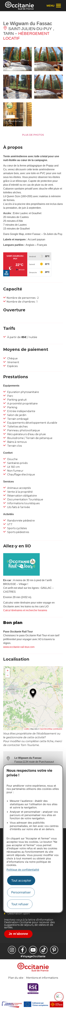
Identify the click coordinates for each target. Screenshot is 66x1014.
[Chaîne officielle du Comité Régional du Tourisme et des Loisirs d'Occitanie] (33, 950)
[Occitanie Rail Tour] (21, 574)
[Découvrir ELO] (58, 996)
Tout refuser (20, 904)
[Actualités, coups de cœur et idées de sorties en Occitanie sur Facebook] (22, 950)
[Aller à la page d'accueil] (19, 6)
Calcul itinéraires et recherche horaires (25, 610)
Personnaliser (21, 892)
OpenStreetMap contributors (51, 729)
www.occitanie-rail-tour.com (18, 647)
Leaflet (26, 729)
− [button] (8, 675)
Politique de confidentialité (23, 869)
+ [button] (8, 670)
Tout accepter (21, 880)
